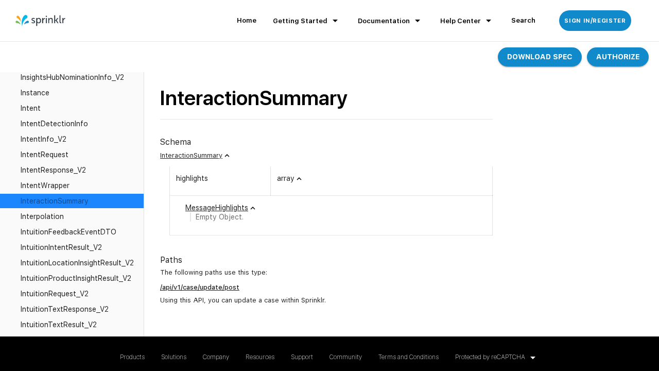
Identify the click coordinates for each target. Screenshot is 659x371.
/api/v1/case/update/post (199, 287)
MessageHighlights (216, 208)
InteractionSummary (191, 155)
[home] (41, 20)
